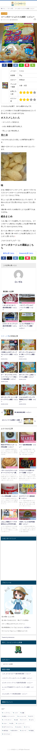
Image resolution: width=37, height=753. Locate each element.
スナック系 (4, 13)
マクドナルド (7, 734)
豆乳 (12, 723)
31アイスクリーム (8, 727)
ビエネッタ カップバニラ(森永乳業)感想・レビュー (17, 682)
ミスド (16, 712)
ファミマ (24, 719)
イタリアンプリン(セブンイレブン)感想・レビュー (17, 678)
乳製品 (32, 730)
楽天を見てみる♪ (9, 253)
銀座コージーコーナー (9, 716)
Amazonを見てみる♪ (26, 253)
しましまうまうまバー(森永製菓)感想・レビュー (16, 673)
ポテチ (31, 716)
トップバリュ (7, 712)
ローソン (28, 727)
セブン (32, 719)
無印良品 (6, 730)
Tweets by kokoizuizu (8, 637)
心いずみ (18, 282)
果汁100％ (15, 730)
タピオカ (19, 727)
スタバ (5, 723)
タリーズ (24, 730)
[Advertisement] (18, 560)
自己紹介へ (27, 627)
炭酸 (23, 712)
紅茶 (17, 719)
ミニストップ (20, 723)
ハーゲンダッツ (7, 719)
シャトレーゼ (22, 716)
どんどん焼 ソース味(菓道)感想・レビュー (14, 693)
